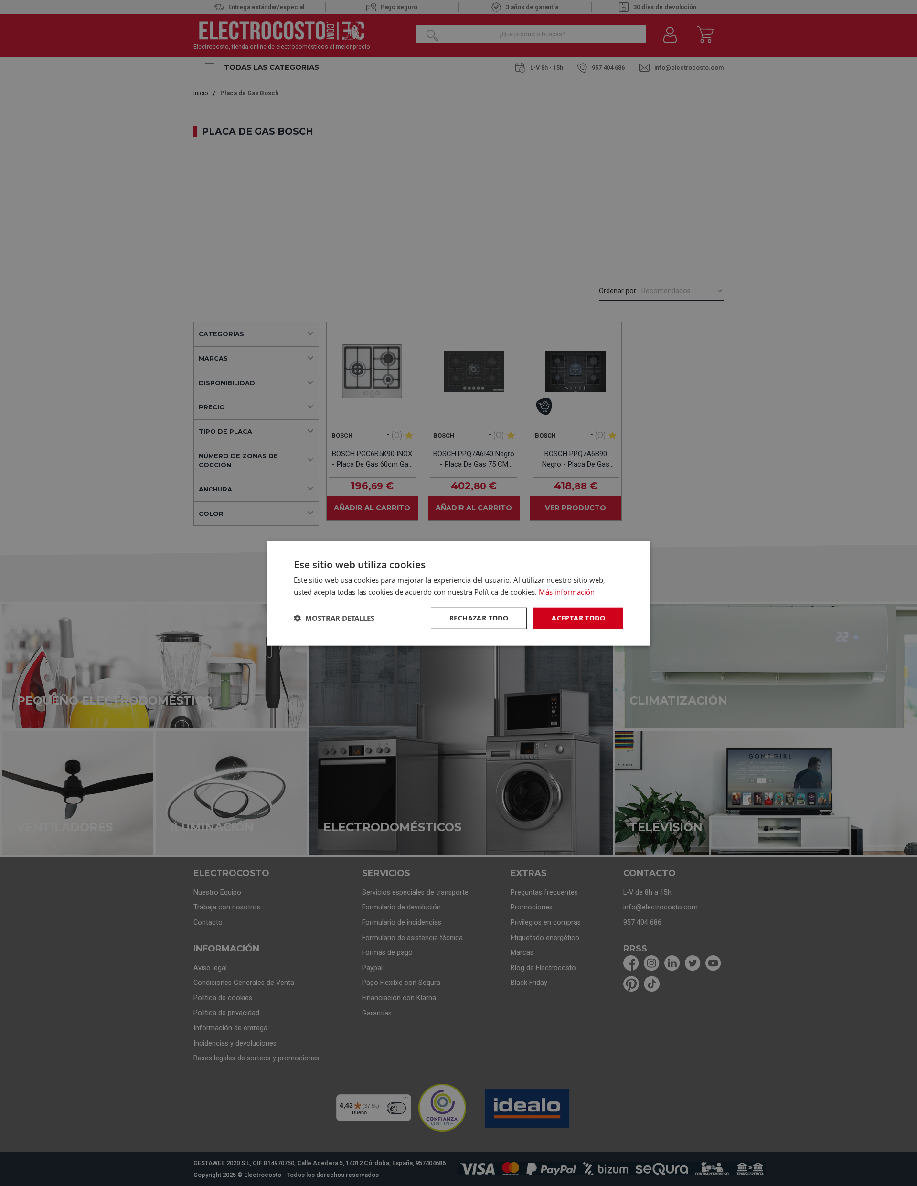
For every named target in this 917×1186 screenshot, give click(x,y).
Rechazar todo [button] (478, 617)
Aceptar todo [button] (578, 617)
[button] (334, 617)
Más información (567, 591)
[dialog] (458, 593)
